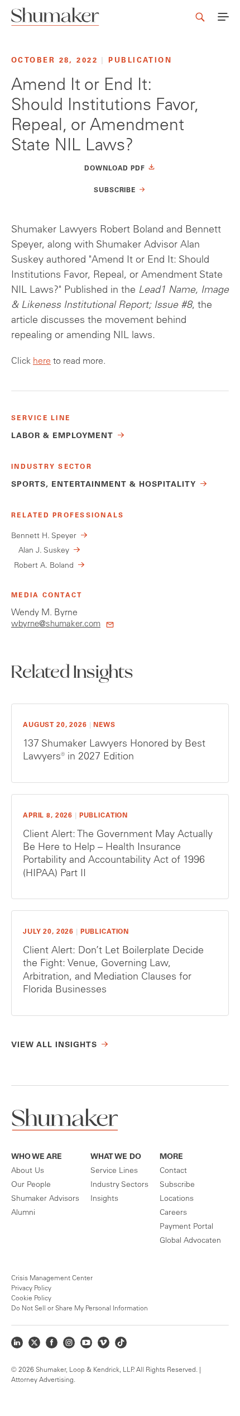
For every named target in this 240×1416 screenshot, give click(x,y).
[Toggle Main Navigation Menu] (223, 17)
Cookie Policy (31, 1298)
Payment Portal (186, 1227)
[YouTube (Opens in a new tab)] (86, 1342)
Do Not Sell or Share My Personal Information (79, 1308)
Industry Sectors (119, 1185)
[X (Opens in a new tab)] (34, 1342)
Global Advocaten (190, 1241)
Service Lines (114, 1171)
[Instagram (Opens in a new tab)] (69, 1342)
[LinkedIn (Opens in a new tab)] (17, 1342)
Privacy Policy (31, 1288)
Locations (177, 1199)
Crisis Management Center (52, 1278)
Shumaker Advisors (45, 1199)
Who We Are (36, 1157)
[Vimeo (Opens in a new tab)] (103, 1342)
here (42, 361)
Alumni (23, 1213)
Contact (173, 1171)
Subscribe (177, 1185)
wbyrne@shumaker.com (55, 624)
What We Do (115, 1157)
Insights (104, 1199)
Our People (31, 1185)
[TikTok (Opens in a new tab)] (121, 1342)
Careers (173, 1213)
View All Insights (54, 1045)
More (171, 1157)
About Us (27, 1171)
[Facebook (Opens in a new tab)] (51, 1342)
